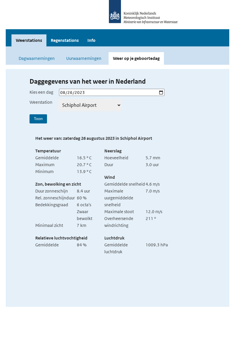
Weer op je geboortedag (136, 58)
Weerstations (29, 40)
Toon (38, 118)
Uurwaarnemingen (83, 58)
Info (91, 40)
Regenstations (65, 40)
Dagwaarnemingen (37, 58)
